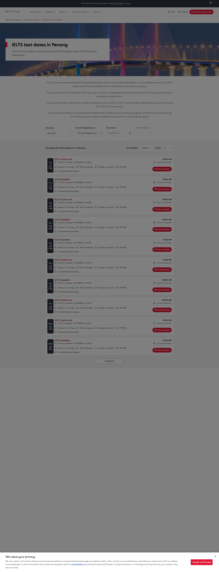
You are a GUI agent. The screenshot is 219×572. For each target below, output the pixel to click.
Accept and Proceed (202, 562)
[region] (109, 562)
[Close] (215, 556)
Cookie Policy (77, 564)
